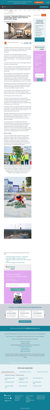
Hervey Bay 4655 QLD (38, 378)
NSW (11, 10)
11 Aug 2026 (9, 311)
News (30, 21)
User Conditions (29, 396)
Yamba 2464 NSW (23, 386)
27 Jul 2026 (22, 311)
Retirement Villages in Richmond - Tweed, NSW (17, 256)
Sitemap (28, 401)
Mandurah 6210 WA (23, 382)
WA (39, 10)
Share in (22, 43)
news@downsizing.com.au (32, 328)
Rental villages (25, 348)
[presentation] (5, 314)
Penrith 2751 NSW (37, 386)
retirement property (34, 336)
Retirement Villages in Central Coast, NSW (16, 258)
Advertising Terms (30, 400)
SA (25, 10)
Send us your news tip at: (17, 328)
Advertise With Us (41, 396)
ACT (30, 10)
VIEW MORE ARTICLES (25, 321)
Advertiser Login (40, 398)
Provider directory (19, 396)
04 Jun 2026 (35, 311)
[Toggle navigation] (2, 7)
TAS (44, 10)
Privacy (27, 397)
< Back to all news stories (8, 13)
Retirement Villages (25, 341)
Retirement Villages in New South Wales (15, 262)
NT (34, 10)
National (6, 10)
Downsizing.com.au (11, 336)
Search (43, 15)
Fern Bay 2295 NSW (9, 382)
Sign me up (39, 2)
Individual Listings (41, 397)
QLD (16, 10)
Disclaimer (28, 398)
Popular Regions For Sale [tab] (25, 372)
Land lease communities (25, 346)
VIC (20, 10)
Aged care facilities (25, 351)
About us (17, 400)
